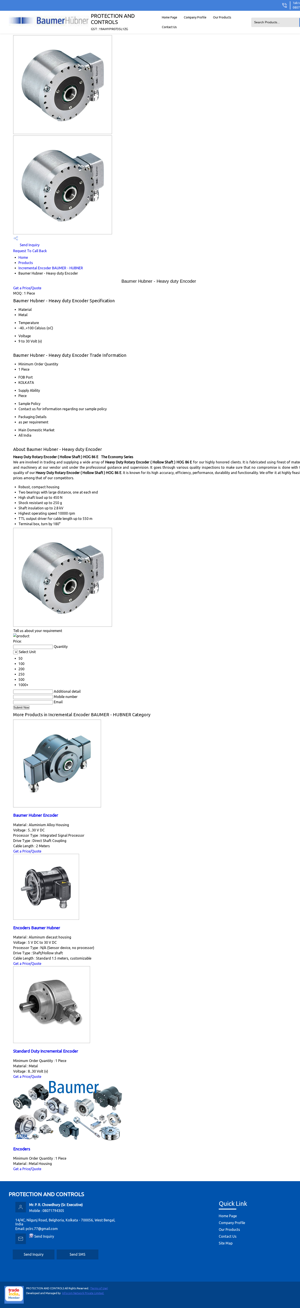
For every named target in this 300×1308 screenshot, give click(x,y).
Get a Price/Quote (27, 288)
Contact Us (169, 27)
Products (25, 263)
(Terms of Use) (99, 1288)
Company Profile (195, 17)
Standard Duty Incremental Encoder (45, 1051)
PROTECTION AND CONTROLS (113, 22)
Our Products (222, 17)
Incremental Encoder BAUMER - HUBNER (50, 268)
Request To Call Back (30, 251)
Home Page (169, 17)
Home (23, 257)
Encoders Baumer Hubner (36, 927)
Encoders (21, 1149)
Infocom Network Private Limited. (83, 1293)
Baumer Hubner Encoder (35, 815)
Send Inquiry (29, 245)
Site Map (226, 1243)
